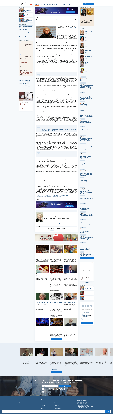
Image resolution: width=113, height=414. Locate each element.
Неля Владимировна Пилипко (88, 69)
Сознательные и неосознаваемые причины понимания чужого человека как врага (86, 359)
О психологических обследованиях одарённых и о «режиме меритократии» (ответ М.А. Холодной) (56, 303)
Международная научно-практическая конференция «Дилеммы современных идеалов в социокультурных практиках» (86, 216)
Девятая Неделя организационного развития (86, 80)
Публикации (37, 4)
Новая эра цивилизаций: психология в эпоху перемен (70, 329)
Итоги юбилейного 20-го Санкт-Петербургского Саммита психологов (42, 329)
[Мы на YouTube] (88, 306)
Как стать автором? (56, 223)
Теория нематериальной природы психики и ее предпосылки (70, 275)
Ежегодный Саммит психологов (24, 401)
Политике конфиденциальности (99, 410)
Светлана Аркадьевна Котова (89, 44)
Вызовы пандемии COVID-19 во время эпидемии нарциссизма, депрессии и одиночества (56, 359)
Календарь (68, 4)
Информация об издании (58, 404)
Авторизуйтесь (52, 230)
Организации (56, 4)
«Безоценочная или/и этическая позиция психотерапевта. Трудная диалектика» (40, 359)
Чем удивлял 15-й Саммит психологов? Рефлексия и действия (42, 255)
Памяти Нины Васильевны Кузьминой (25, 26)
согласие (85, 316)
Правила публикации (57, 405)
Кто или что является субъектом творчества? (69, 303)
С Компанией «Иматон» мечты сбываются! (41, 275)
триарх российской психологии (63, 40)
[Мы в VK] (86, 306)
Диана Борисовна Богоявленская (43, 23)
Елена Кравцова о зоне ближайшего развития (26, 358)
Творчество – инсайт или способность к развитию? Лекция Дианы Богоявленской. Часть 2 (53, 195)
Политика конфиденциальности (59, 408)
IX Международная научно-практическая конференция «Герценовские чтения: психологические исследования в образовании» (85, 131)
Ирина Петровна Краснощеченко (88, 51)
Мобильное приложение (58, 402)
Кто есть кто (43, 4)
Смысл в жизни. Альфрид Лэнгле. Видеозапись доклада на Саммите (101, 358)
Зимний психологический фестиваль (25, 402)
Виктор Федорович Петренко (86, 16)
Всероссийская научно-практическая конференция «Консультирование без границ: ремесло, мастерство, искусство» (86, 231)
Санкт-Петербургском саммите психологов (45, 43)
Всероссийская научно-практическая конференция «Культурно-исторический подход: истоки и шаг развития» (86, 239)
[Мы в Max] (91, 306)
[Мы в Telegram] (83, 306)
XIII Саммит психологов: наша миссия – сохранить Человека (56, 275)
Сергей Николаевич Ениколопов (88, 32)
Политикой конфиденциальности (87, 315)
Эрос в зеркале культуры (23, 29)
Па (56, 40)
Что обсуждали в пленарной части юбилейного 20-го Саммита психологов (56, 329)
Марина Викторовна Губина (88, 57)
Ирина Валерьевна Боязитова (88, 63)
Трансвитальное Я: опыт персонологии (26, 36)
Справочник (63, 4)
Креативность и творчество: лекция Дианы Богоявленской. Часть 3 (48, 196)
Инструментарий (50, 4)
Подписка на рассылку (57, 401)
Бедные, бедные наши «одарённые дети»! (42, 303)
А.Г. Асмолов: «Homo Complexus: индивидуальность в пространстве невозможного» (71, 359)
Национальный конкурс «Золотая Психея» (26, 404)
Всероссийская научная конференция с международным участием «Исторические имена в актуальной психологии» (86, 199)
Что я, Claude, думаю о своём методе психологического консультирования (25, 33)
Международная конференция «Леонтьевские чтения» (85, 255)
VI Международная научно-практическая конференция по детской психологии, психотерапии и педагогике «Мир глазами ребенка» (86, 122)
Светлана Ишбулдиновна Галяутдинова (87, 38)
